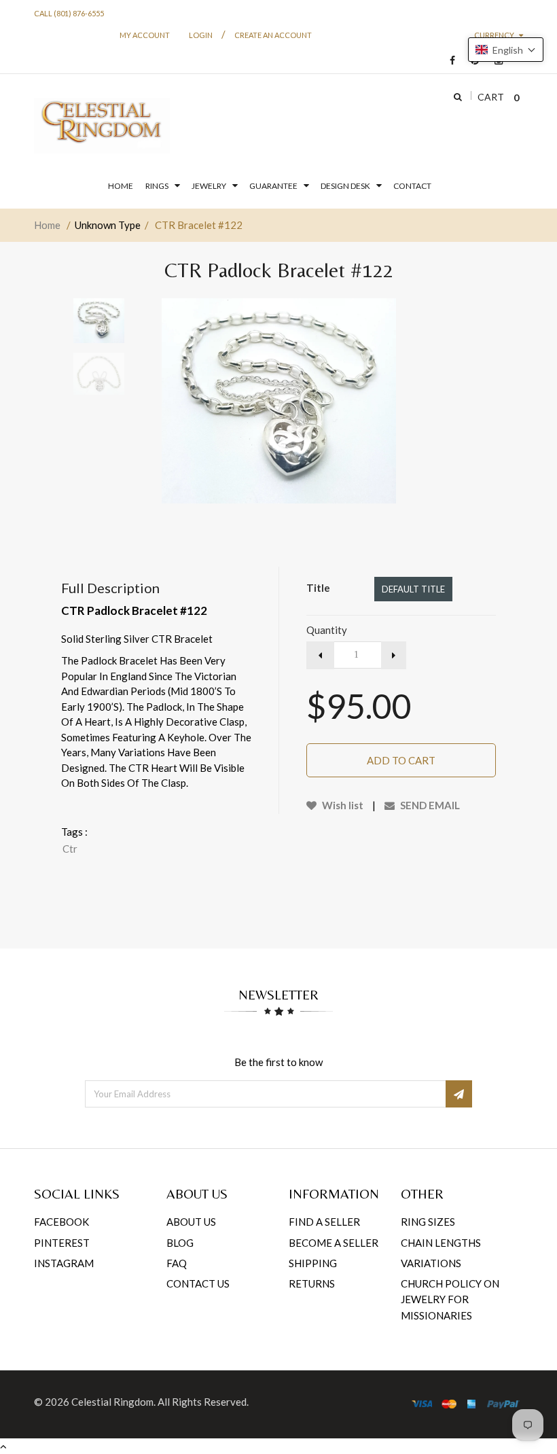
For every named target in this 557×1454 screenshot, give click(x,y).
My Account (145, 35)
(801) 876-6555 (79, 13)
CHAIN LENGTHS (441, 1243)
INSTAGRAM (64, 1263)
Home (47, 225)
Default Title (413, 589)
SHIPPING (313, 1263)
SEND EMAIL (429, 805)
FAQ (176, 1263)
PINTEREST (62, 1243)
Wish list (341, 805)
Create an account (273, 35)
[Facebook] (449, 60)
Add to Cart (401, 760)
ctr (69, 849)
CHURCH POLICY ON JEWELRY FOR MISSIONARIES (450, 1299)
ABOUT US (191, 1222)
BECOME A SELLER (333, 1243)
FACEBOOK (61, 1222)
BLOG (180, 1243)
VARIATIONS (431, 1263)
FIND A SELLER (324, 1222)
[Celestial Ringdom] (102, 126)
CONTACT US (198, 1283)
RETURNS (312, 1283)
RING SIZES (428, 1222)
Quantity (326, 630)
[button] (506, 49)
